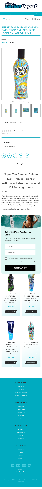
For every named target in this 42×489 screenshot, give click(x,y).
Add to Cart (11, 312)
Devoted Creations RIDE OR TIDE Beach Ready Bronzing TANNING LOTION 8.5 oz (31, 298)
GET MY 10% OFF (20, 268)
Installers (21, 389)
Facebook (21, 449)
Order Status (21, 432)
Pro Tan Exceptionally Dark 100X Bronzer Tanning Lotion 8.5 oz (31, 345)
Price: (4, 43)
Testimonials (21, 415)
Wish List (21, 435)
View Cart (21, 438)
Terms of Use (21, 412)
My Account (21, 429)
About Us (21, 406)
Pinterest (21, 458)
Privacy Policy (21, 409)
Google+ (21, 452)
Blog (21, 418)
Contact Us (21, 386)
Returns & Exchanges (21, 395)
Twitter (21, 455)
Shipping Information (21, 392)
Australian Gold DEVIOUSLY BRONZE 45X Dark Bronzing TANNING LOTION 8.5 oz (11, 298)
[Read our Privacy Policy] (34, 261)
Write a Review (6, 133)
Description (21, 164)
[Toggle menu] (4, 19)
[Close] (38, 217)
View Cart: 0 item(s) (32, 19)
